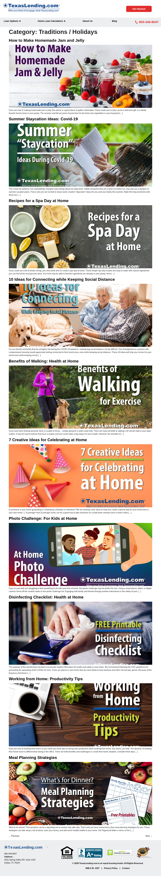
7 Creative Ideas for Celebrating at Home (48, 440)
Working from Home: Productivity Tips (46, 679)
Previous (14, 836)
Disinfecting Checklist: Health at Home (46, 597)
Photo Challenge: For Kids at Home (43, 518)
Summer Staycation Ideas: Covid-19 (43, 119)
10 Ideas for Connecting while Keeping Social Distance (62, 279)
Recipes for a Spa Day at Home (39, 200)
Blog (114, 21)
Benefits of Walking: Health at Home (44, 361)
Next (149, 836)
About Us (88, 21)
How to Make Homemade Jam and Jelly (46, 40)
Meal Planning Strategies (33, 757)
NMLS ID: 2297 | (95, 868)
